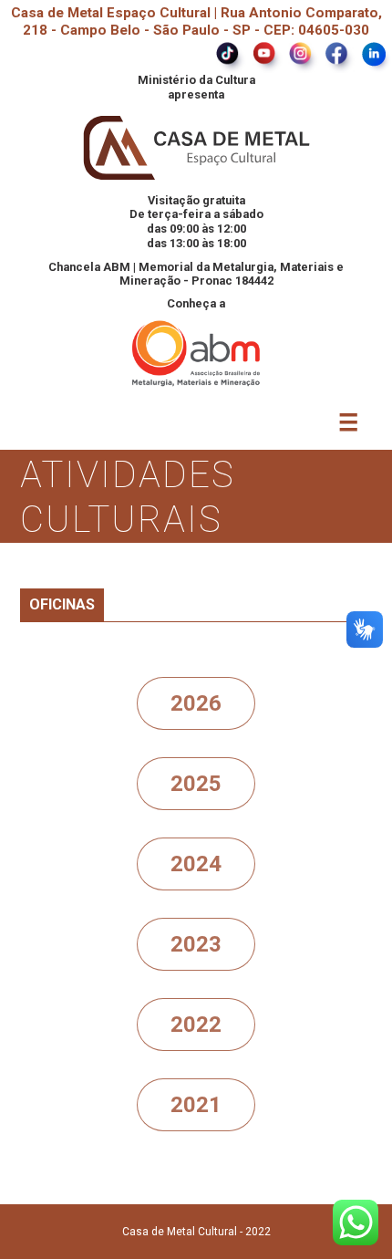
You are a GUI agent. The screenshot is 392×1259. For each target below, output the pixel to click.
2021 (196, 1105)
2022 (196, 1024)
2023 (196, 944)
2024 (196, 864)
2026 (196, 703)
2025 (196, 783)
